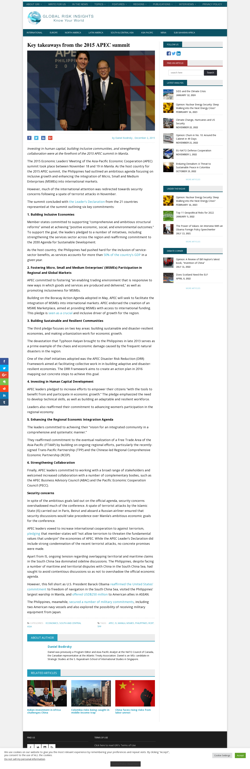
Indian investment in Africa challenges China (44, 711)
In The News (80, 4)
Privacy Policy (212, 4)
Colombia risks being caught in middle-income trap (90, 711)
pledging (33, 533)
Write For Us (57, 4)
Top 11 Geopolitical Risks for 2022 (195, 212)
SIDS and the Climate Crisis (191, 91)
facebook (30, 747)
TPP (99, 626)
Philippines (141, 623)
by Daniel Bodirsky (121, 137)
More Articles (193, 179)
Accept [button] (240, 755)
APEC (111, 623)
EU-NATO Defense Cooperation (193, 150)
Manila (122, 623)
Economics (52, 623)
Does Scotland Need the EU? (192, 274)
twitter (37, 747)
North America (73, 32)
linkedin (44, 747)
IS (116, 623)
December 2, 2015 (145, 137)
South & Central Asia (122, 32)
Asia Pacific (147, 32)
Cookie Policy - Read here (125, 763)
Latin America (96, 32)
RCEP (151, 623)
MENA (163, 32)
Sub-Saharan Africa (184, 32)
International (34, 32)
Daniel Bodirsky (60, 647)
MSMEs (130, 623)
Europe (53, 32)
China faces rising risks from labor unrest (133, 711)
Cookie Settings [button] (222, 755)
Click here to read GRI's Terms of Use (115, 745)
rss (52, 747)
